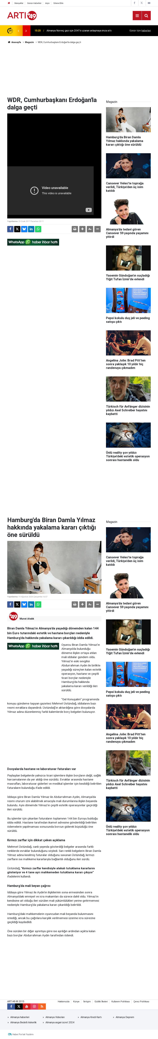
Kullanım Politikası (121, 1001)
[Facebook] (10, 229)
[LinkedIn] (31, 229)
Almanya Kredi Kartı (91, 1017)
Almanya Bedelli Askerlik (23, 1022)
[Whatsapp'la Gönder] (38, 229)
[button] (82, 229)
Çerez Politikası (141, 1001)
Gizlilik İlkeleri (101, 1001)
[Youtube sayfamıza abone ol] (26, 1006)
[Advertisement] (79, 70)
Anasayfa (16, 42)
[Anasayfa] (9, 3)
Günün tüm (140, 30)
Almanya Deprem (125, 1017)
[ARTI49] (22, 15)
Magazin (29, 42)
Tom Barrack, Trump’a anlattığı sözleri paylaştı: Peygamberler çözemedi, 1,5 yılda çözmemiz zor (80, 30)
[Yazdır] (75, 229)
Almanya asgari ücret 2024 (60, 1022)
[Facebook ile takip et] (11, 1006)
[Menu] (137, 16)
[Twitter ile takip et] (19, 1006)
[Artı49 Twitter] (141, 3)
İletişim (87, 1001)
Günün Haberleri (34, 3)
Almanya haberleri (19, 1017)
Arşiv (47, 3)
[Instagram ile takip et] (34, 1006)
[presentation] (18, 31)
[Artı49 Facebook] (134, 3)
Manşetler (19, 3)
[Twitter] (17, 229)
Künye (76, 1001)
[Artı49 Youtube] (149, 3)
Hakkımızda (63, 1001)
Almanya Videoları (55, 1017)
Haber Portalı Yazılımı (22, 1034)
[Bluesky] (24, 229)
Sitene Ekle (58, 3)
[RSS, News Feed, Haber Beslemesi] (42, 1006)
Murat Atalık (27, 618)
